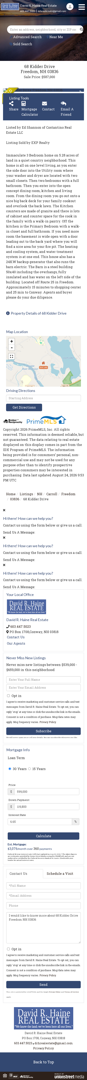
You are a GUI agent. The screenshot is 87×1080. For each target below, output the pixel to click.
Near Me (56, 37)
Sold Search (22, 44)
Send (43, 984)
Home (11, 494)
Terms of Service (72, 992)
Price (12, 785)
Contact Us (15, 637)
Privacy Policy (47, 722)
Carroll (51, 494)
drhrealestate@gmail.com (52, 11)
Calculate (43, 836)
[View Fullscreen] (11, 356)
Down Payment (18, 800)
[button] (81, 29)
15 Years (39, 769)
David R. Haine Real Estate (38, 5)
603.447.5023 (27, 11)
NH (39, 494)
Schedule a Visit (60, 873)
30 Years (19, 769)
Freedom (68, 494)
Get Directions (24, 407)
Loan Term (16, 758)
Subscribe (43, 731)
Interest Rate (17, 815)
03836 (14, 499)
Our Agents (16, 643)
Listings (26, 494)
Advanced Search (27, 37)
